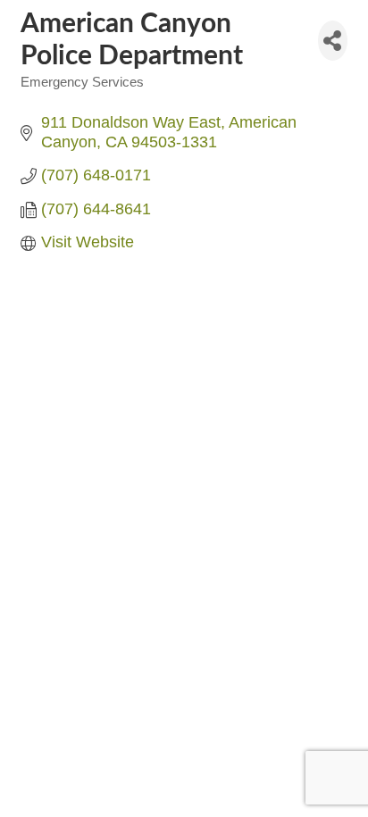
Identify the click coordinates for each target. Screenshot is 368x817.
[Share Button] (332, 41)
